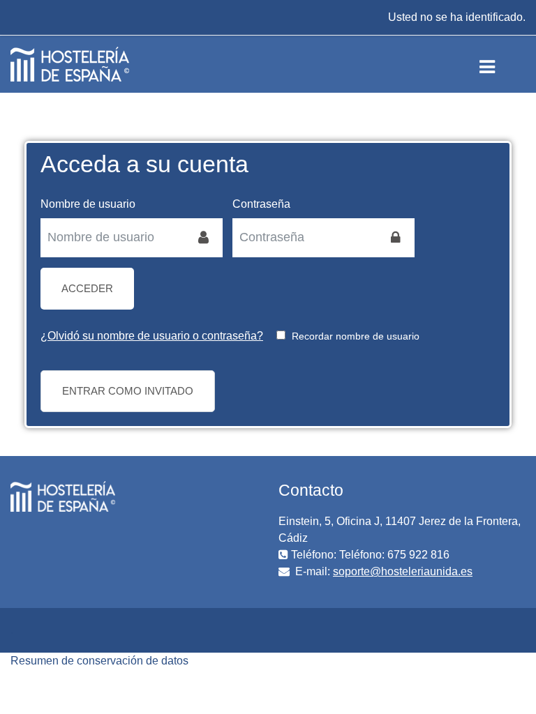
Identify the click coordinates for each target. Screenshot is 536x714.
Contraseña (261, 204)
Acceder (87, 288)
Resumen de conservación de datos (99, 661)
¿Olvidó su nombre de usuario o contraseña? (151, 336)
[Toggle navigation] (499, 64)
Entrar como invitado (127, 391)
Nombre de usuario (87, 204)
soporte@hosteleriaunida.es (402, 571)
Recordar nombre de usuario (355, 336)
